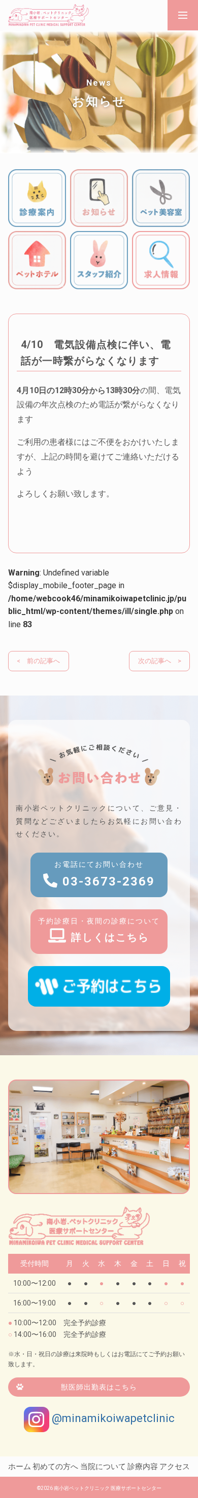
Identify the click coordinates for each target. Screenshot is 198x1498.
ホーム (19, 1466)
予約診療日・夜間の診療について (99, 930)
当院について (103, 1466)
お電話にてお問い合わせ (104, 874)
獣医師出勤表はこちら (99, 1387)
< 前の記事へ (38, 661)
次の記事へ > (159, 661)
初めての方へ (55, 1466)
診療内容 (142, 1466)
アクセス (174, 1466)
